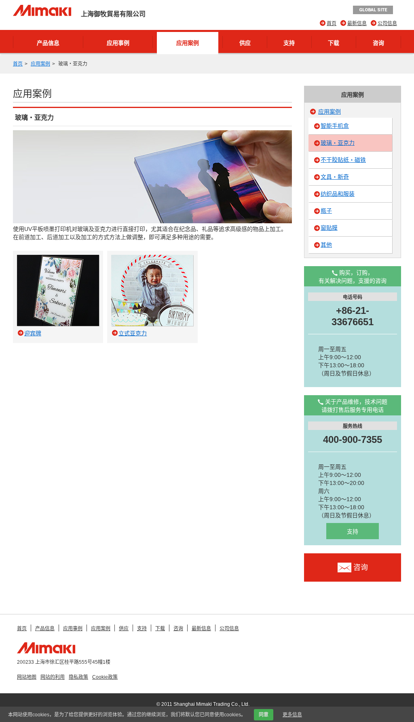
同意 (263, 715)
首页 (331, 23)
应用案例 (187, 43)
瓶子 (326, 210)
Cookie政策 (105, 677)
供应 (245, 43)
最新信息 (357, 23)
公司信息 (387, 23)
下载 (333, 43)
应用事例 (118, 43)
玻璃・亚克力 (338, 143)
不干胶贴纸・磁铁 (343, 160)
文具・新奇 (335, 177)
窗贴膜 (329, 227)
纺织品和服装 (338, 194)
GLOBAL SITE (373, 10)
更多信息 (292, 715)
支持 (289, 43)
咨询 (378, 43)
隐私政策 (78, 677)
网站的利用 (52, 677)
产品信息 (48, 43)
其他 (326, 244)
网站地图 (26, 677)
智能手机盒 (335, 126)
